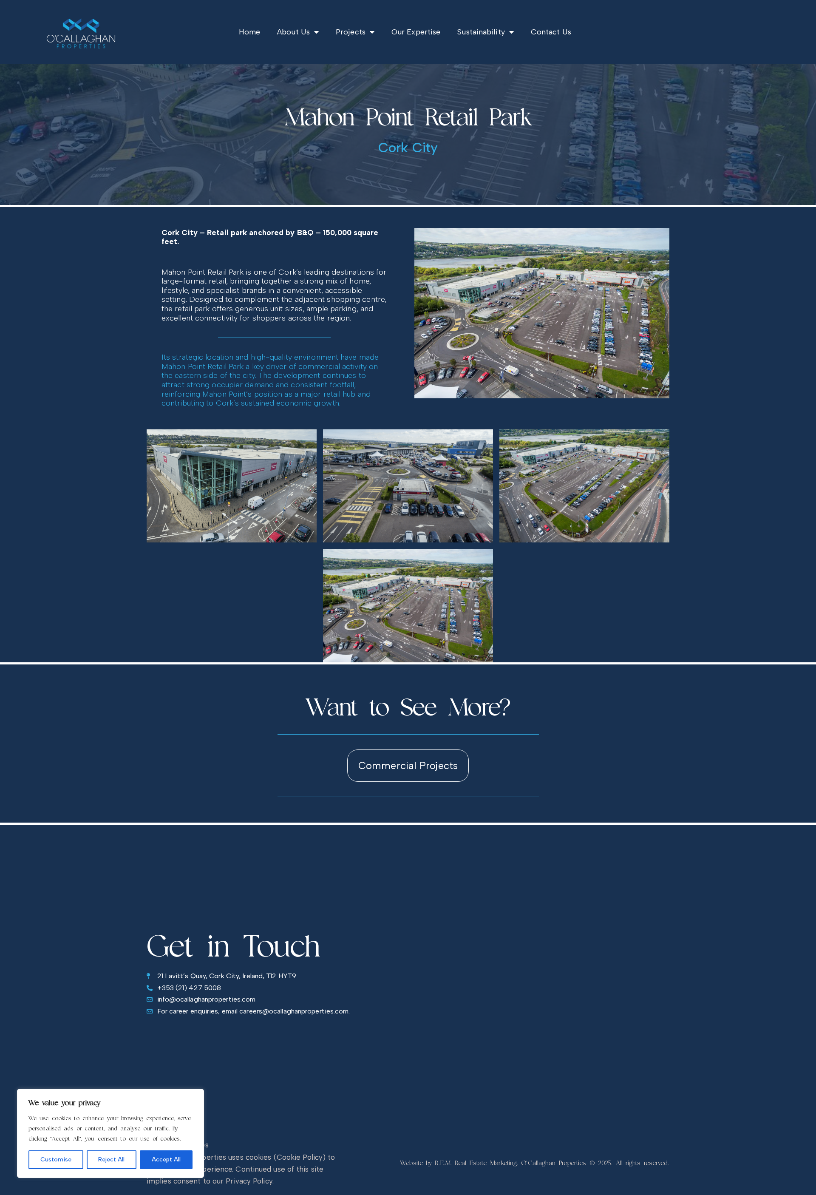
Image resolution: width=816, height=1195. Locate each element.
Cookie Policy (300, 1157)
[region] (110, 1133)
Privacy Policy (249, 1181)
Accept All (166, 1159)
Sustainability (480, 32)
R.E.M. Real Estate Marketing (476, 1163)
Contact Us (551, 32)
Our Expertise (415, 32)
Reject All (111, 1159)
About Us (293, 32)
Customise (55, 1159)
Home (249, 32)
